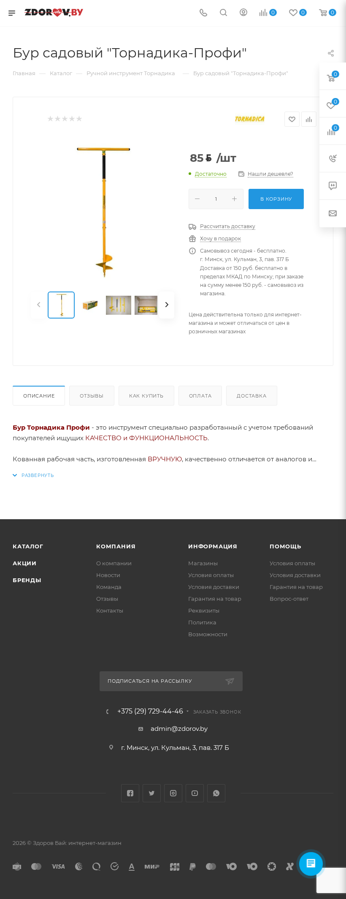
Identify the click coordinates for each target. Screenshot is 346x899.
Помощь (285, 546)
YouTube (195, 793)
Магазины (203, 563)
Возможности (207, 634)
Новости (108, 575)
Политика (202, 622)
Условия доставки (213, 586)
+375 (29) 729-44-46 (150, 711)
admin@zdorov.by (179, 729)
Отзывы (92, 396)
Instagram (173, 793)
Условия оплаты (211, 575)
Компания (115, 546)
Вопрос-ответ (289, 598)
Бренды (27, 580)
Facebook (130, 793)
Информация (213, 546)
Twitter (152, 793)
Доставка (251, 396)
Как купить (146, 396)
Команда (109, 586)
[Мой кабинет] (243, 13)
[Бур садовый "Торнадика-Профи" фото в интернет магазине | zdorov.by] (102, 209)
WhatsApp (216, 793)
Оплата (200, 396)
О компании (114, 563)
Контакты (109, 610)
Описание (38, 396)
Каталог (28, 546)
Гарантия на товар (214, 598)
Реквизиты (203, 610)
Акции (25, 563)
